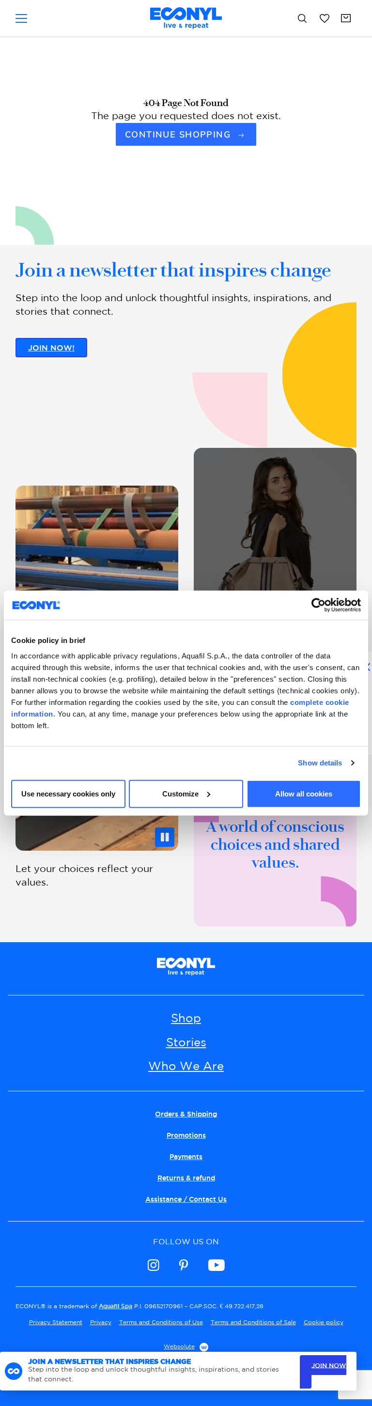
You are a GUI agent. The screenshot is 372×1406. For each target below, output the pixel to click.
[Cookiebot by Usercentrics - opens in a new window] (318, 605)
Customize (180, 793)
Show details (320, 763)
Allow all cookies (303, 793)
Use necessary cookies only (68, 793)
